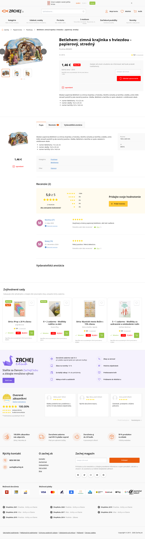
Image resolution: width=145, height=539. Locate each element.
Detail (92, 3)
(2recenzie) (139, 55)
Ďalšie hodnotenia (19, 402)
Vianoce (53, 168)
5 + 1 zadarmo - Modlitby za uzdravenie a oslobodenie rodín (124, 322)
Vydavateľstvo (44, 465)
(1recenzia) (22, 328)
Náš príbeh (43, 468)
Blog (40, 471)
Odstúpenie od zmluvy (67, 533)
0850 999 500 (14, 460)
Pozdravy (29, 30)
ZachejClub (43, 462)
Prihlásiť (124, 460)
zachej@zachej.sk (16, 467)
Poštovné (80, 533)
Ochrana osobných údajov (48, 533)
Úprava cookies (90, 533)
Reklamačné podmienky (28, 533)
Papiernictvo (17, 30)
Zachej (6, 30)
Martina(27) (50, 220)
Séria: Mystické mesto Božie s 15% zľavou (89, 322)
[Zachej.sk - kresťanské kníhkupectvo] (13, 11)
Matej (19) (49, 241)
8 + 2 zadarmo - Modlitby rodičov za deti (54, 322)
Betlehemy (54, 162)
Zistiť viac (8, 380)
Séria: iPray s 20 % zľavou (19, 321)
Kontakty (42, 459)
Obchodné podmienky (11, 533)
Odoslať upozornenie (130, 78)
